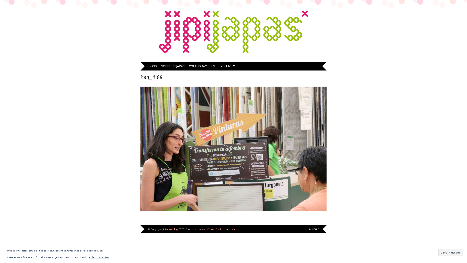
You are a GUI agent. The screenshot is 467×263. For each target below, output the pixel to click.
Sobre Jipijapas (173, 66)
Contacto (227, 66)
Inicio (153, 66)
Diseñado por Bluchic (314, 229)
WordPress (208, 229)
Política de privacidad (228, 229)
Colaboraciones (202, 66)
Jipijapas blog (170, 229)
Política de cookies (99, 257)
